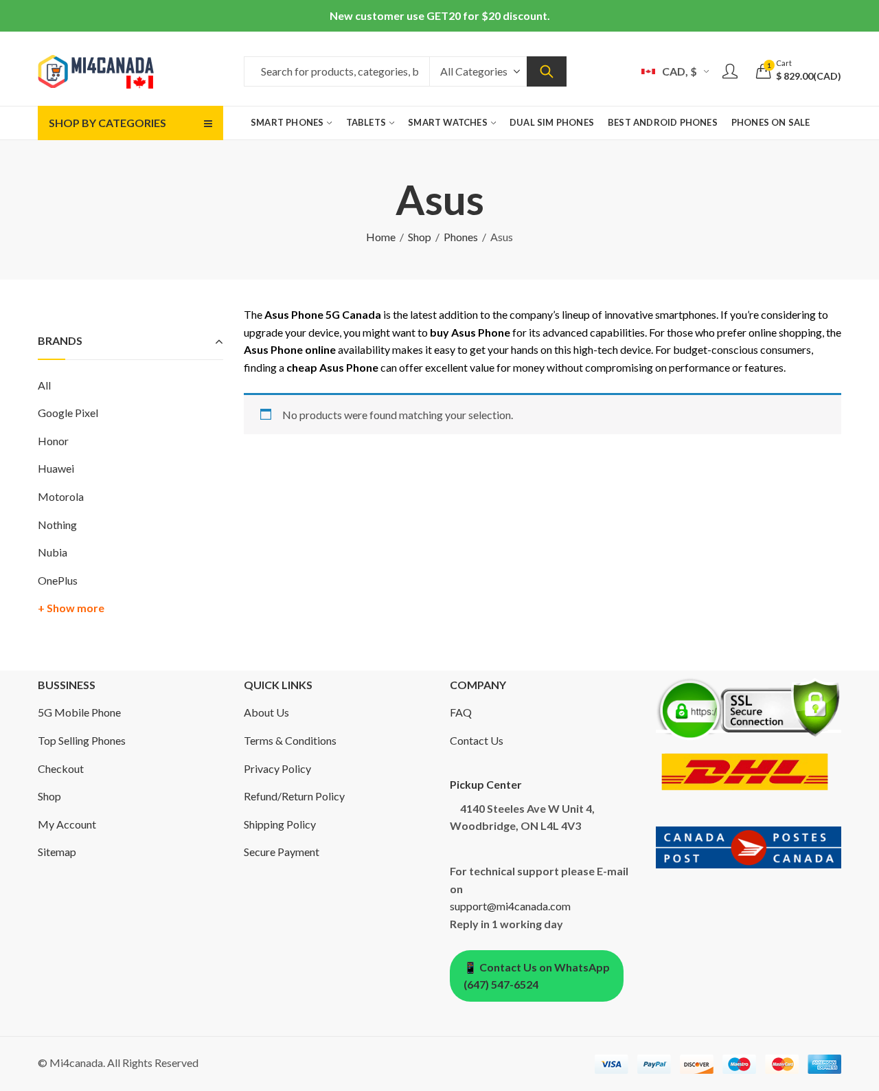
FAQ (461, 712)
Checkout (61, 768)
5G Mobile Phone (79, 712)
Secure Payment (281, 851)
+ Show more (71, 607)
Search (547, 71)
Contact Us (476, 740)
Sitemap (57, 851)
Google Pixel (68, 412)
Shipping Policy (280, 824)
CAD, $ (679, 71)
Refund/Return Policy (294, 795)
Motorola (61, 496)
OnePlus (58, 580)
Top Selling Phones (82, 740)
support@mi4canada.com (510, 905)
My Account (67, 824)
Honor (53, 440)
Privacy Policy (277, 768)
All (44, 385)
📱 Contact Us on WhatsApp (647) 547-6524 (537, 975)
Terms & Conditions (290, 740)
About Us (266, 712)
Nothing (57, 524)
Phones (461, 236)
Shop (419, 236)
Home (381, 236)
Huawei (56, 468)
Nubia (52, 552)
